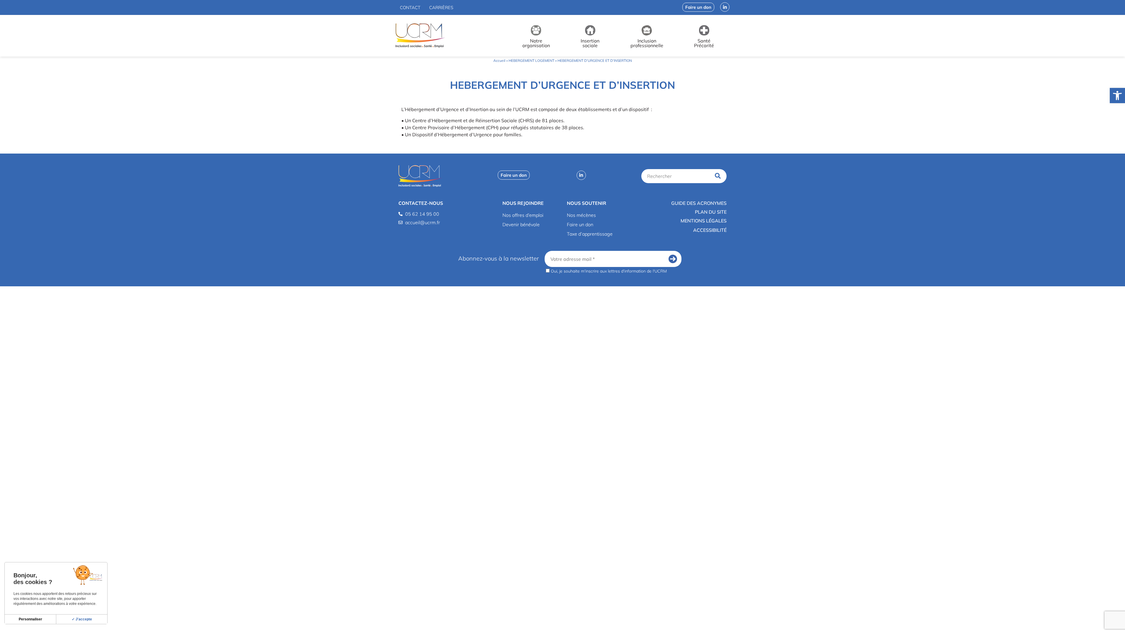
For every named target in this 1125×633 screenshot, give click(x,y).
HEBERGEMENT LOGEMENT (531, 60)
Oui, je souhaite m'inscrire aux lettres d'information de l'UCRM (608, 271)
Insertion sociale (590, 43)
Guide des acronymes (699, 203)
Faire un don (580, 224)
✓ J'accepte (82, 619)
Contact (410, 7)
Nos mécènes (581, 215)
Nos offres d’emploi (522, 215)
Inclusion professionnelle (646, 43)
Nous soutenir (586, 203)
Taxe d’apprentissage (590, 234)
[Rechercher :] (676, 176)
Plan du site (711, 212)
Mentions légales (704, 221)
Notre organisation (536, 43)
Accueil (499, 60)
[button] (1117, 95)
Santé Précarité (704, 43)
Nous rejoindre (523, 203)
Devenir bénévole (521, 224)
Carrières (441, 7)
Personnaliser (30, 619)
